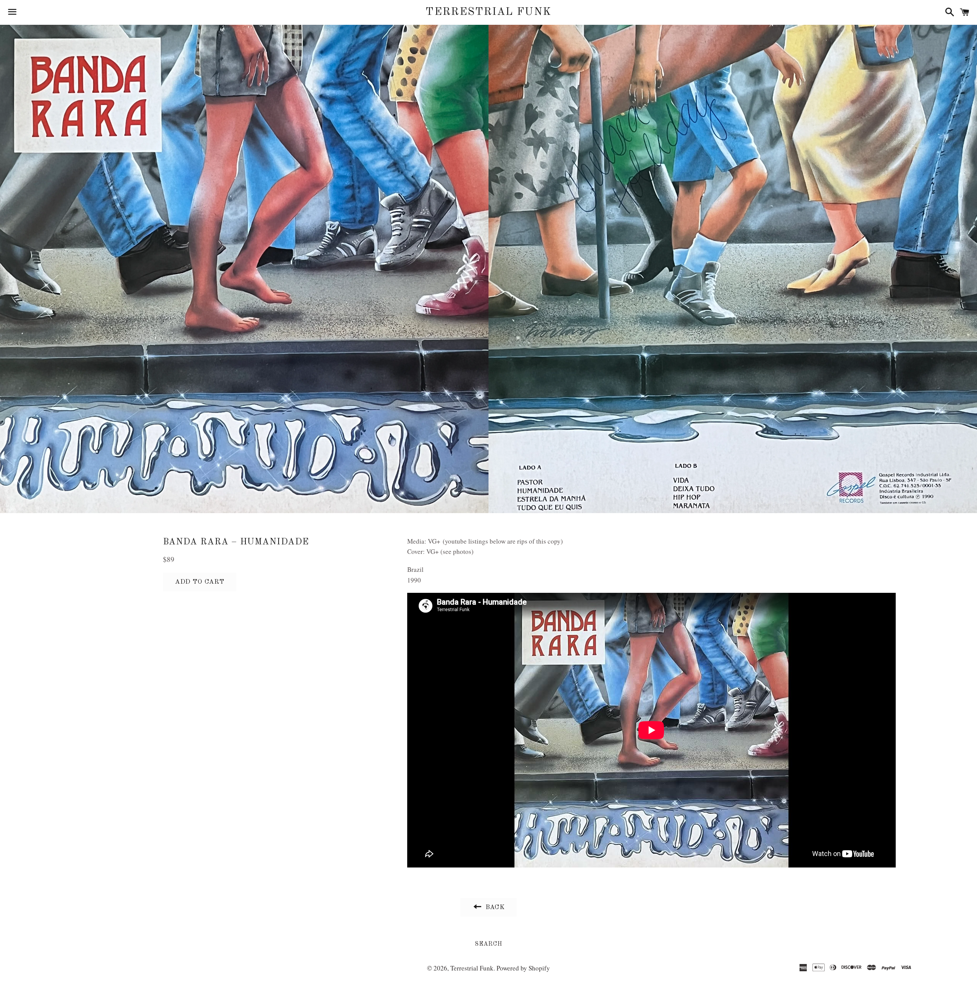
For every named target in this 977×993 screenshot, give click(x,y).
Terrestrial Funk (488, 12)
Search (488, 944)
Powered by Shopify (523, 968)
